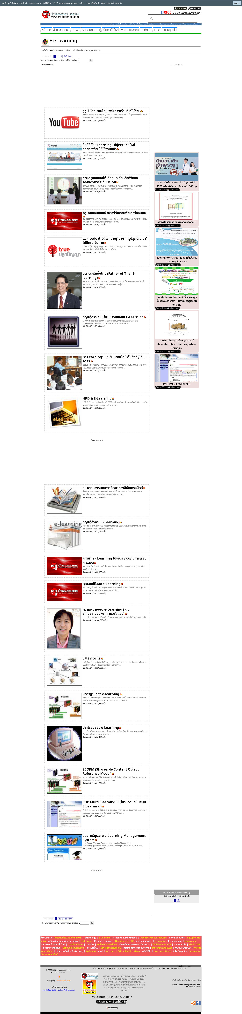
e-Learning (104, 937)
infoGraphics (180, 951)
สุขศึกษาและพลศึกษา (107, 944)
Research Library (103, 941)
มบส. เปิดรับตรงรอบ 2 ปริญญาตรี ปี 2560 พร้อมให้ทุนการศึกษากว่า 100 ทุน (177, 184)
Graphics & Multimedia (125, 937)
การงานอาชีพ (180, 944)
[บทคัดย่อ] (146, 31)
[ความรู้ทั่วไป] (169, 31)
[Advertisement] (93, 85)
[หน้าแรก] (46, 31)
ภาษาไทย (90, 944)
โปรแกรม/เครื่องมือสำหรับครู (69, 951)
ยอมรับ (236, 3)
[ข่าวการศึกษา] (61, 31)
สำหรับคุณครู (176, 941)
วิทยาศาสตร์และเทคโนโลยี (52, 944)
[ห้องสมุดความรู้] (91, 31)
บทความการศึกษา (162, 951)
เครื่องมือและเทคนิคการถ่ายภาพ (63, 941)
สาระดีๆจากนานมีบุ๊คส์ (162, 948)
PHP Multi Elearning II (176, 384)
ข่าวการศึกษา (161, 941)
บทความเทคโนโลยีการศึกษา (67, 937)
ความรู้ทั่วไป (92, 948)
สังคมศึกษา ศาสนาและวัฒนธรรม (134, 944)
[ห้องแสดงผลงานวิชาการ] (129, 31)
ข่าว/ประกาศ (46, 937)
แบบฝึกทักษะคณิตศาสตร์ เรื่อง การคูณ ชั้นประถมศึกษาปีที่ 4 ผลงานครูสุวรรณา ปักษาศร (177, 301)
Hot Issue (86, 941)
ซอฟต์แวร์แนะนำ (177, 937)
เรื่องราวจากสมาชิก (51, 948)
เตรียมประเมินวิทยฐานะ (74, 948)
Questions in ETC (124, 941)
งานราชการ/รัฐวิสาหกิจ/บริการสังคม (123, 951)
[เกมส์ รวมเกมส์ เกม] (157, 31)
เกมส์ (100, 951)
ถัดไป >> (67, 56)
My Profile (194, 944)
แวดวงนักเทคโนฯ (144, 941)
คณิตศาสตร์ (190, 941)
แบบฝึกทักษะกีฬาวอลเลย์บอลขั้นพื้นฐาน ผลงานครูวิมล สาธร (176, 259)
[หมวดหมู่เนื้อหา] (110, 31)
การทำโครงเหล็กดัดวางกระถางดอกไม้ (176, 222)
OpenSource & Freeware (153, 937)
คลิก (90, 121)
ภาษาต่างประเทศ (75, 944)
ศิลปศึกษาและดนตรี (162, 944)
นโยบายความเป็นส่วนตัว (111, 3)
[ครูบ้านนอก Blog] (75, 31)
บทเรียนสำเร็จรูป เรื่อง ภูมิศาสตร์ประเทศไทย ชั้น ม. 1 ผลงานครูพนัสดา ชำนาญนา (176, 344)
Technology (89, 937)
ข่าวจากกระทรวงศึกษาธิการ (136, 948)
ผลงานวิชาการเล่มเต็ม (111, 948)
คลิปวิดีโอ (146, 951)
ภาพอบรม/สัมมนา (183, 948)
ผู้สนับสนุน (91, 951)
